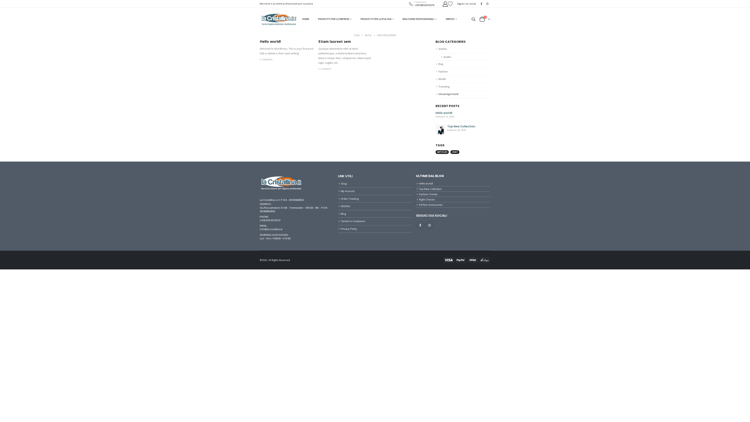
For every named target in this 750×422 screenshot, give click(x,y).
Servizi (450, 19)
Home (305, 19)
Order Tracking (350, 198)
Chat (455, 152)
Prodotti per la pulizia (376, 19)
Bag (440, 64)
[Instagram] (487, 3)
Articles (442, 49)
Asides (447, 57)
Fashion (443, 71)
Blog (343, 213)
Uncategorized (448, 94)
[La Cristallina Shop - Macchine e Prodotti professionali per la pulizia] (279, 19)
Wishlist (345, 206)
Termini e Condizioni (353, 221)
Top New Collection (461, 126)
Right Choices (427, 199)
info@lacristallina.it (271, 229)
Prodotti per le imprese (333, 19)
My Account (347, 191)
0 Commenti (266, 59)
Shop (344, 183)
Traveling (443, 86)
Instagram (429, 225)
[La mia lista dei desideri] (450, 3)
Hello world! (270, 41)
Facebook (420, 225)
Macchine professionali (418, 19)
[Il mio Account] (443, 3)
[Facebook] (481, 3)
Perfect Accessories (431, 205)
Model (442, 79)
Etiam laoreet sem (334, 41)
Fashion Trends (428, 194)
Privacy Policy (349, 229)
